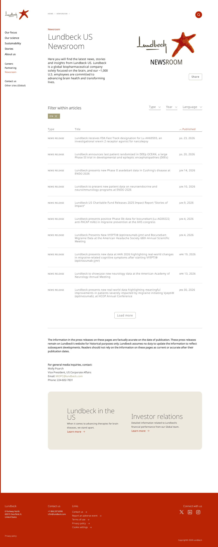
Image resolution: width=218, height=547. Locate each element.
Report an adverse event (85, 516)
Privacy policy (79, 523)
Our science (12, 38)
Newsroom (10, 72)
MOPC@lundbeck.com (69, 376)
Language (190, 107)
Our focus (11, 32)
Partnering (10, 68)
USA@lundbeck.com (57, 514)
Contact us (10, 81)
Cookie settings (80, 527)
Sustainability (13, 43)
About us (10, 54)
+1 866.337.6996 (55, 511)
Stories (9, 48)
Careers (9, 63)
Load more (125, 315)
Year (169, 107)
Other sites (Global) (15, 85)
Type (152, 107)
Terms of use (78, 520)
